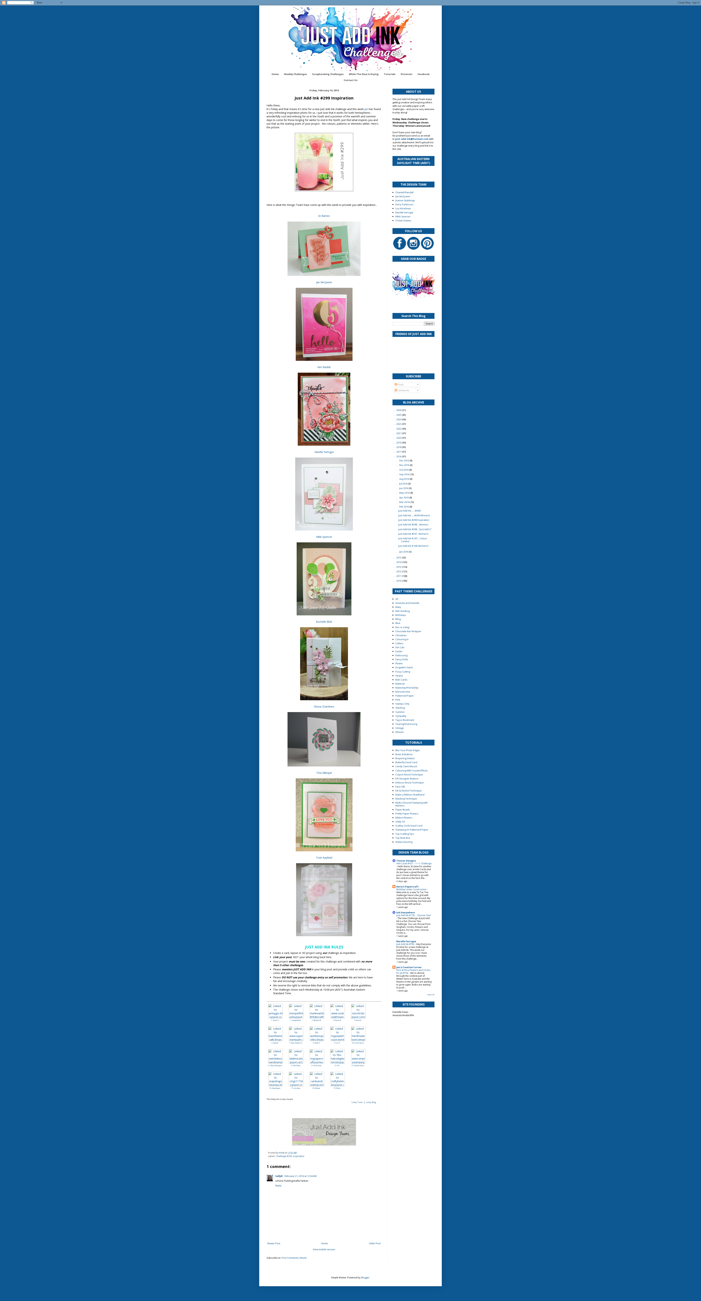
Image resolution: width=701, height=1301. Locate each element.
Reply (278, 1185)
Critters (399, 643)
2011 (399, 576)
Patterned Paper (404, 695)
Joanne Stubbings (405, 200)
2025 (399, 414)
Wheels (399, 732)
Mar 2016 (404, 502)
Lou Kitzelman (403, 208)
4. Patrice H (337, 1020)
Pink (397, 699)
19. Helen (337, 1088)
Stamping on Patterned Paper (411, 829)
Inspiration (298, 1156)
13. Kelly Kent (316, 1065)
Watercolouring (403, 841)
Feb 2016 (404, 506)
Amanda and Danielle (407, 603)
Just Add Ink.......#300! (409, 510)
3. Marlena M (316, 1020)
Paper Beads (402, 809)
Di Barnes (324, 216)
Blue (397, 623)
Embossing (401, 655)
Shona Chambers (324, 706)
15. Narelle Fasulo (357, 1065)
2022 (399, 428)
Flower (399, 663)
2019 (399, 442)
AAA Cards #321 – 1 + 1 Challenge (414, 863)
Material (400, 683)
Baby (398, 607)
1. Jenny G (275, 1020)
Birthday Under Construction (411, 889)
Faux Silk (400, 786)
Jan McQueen (324, 282)
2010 (399, 580)
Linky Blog (371, 1102)
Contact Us (350, 80)
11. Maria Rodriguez (275, 1065)
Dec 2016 (404, 460)
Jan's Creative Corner (409, 967)
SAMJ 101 (400, 821)
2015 (399, 557)
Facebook (424, 74)
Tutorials (389, 74)
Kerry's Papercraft (407, 886)
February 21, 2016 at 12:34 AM (300, 1176)
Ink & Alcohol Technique (408, 790)
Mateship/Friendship (406, 687)
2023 (399, 424)
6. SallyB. (275, 1043)
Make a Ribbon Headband (409, 794)
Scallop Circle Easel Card (408, 825)
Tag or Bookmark (404, 720)
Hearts (399, 675)
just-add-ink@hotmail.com (411, 139)
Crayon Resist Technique (409, 774)
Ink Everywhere (405, 912)
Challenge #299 (284, 1156)
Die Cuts (400, 647)
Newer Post (273, 1243)
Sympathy (401, 716)
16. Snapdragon (274, 1088)
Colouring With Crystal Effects (411, 770)
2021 (399, 433)
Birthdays (400, 615)
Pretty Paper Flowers (406, 813)
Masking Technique (406, 798)
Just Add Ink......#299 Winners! (414, 515)
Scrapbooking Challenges (328, 74)
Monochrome (402, 691)
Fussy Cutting (402, 671)
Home (275, 74)
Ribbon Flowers (403, 817)
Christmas (401, 635)
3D (396, 599)
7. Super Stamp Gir (295, 1043)
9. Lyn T (337, 1043)
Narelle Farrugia (324, 452)
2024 (399, 419)
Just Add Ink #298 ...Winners (413, 524)
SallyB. (279, 1176)
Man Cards (401, 679)
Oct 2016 (404, 469)
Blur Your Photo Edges (407, 750)
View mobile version (324, 1249)
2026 (399, 410)
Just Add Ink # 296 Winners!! (413, 545)
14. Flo (337, 1065)
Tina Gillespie (324, 773)
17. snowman (295, 1088)
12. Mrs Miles (295, 1065)
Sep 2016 (404, 474)
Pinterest (406, 74)
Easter (399, 651)
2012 (399, 571)
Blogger (365, 1277)
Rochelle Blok (324, 621)
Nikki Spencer (324, 537)
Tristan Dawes (403, 220)
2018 (399, 447)
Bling (398, 619)
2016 (399, 456)
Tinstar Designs (406, 860)
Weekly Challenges (295, 74)
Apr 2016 (404, 497)
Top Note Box (402, 837)
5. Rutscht (357, 1020)
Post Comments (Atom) (293, 1257)
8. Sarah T (316, 1043)
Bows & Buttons (404, 754)
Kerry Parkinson (404, 204)
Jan (366, 109)
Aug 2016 (404, 479)
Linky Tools (357, 1102)
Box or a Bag (402, 627)
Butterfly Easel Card (406, 762)
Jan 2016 (404, 551)
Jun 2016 (404, 488)
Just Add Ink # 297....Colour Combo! (412, 540)
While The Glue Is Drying (364, 74)
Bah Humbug (402, 611)
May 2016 (404, 492)
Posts (400, 384)
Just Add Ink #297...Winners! (413, 533)
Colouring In (402, 639)
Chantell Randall (404, 192)
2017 (399, 451)
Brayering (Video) (404, 758)
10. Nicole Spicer (358, 1043)
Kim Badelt (324, 367)
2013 (399, 566)
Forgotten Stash (404, 667)
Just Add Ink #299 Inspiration (413, 520)
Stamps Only (402, 703)
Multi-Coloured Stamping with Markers (411, 804)
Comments (403, 390)
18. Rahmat (316, 1088)
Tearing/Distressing (406, 724)
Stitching (400, 707)
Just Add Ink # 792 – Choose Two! (413, 915)
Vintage (399, 728)
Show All (430, 994)
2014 (399, 562)
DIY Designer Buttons (407, 778)
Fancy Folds (401, 659)
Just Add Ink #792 (405, 944)
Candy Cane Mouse (406, 766)
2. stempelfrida (295, 1020)
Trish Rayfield (324, 857)
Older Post (375, 1243)
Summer (400, 712)
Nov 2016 (404, 465)
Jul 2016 (403, 483)
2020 (399, 437)
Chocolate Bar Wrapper (408, 631)
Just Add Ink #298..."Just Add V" (415, 529)
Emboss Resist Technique (409, 782)
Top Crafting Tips (404, 833)
